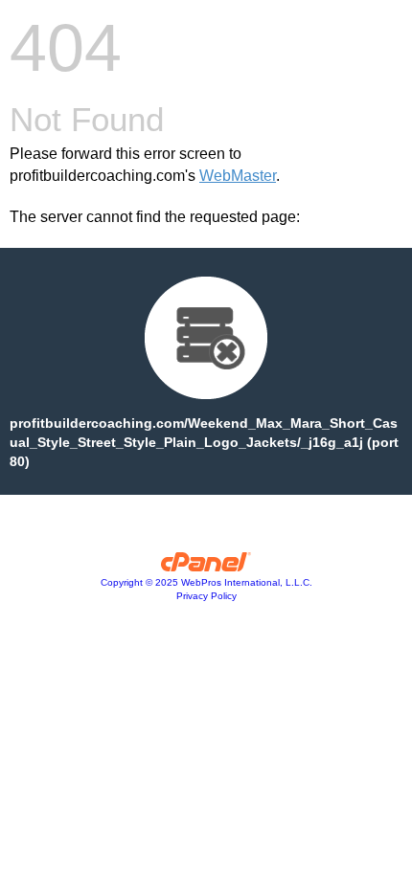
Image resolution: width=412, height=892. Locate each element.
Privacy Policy (206, 596)
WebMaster (237, 175)
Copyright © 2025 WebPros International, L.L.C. (206, 582)
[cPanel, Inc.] (206, 566)
